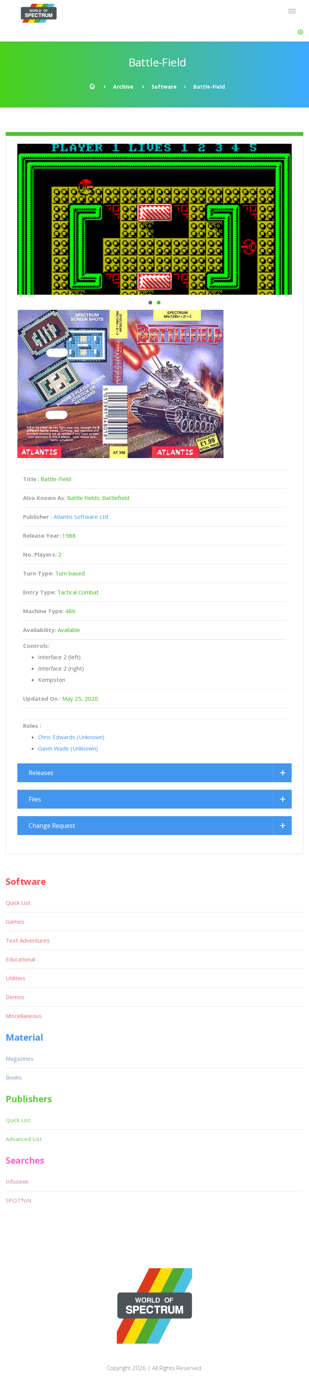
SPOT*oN (18, 1200)
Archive (123, 86)
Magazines (20, 1058)
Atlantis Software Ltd (81, 516)
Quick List (18, 902)
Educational (20, 959)
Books (14, 1077)
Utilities (15, 978)
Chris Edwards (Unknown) (71, 737)
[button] (300, 32)
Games (15, 921)
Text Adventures (28, 940)
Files (35, 799)
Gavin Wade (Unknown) (68, 748)
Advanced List (24, 1139)
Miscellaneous (24, 1016)
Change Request (52, 825)
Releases (41, 773)
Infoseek (17, 1181)
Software (164, 86)
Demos (15, 997)
